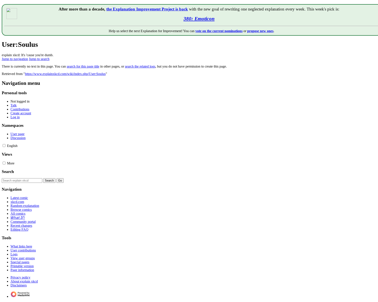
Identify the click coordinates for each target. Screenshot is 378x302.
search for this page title (83, 66)
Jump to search (39, 59)
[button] (4, 145)
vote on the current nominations (219, 31)
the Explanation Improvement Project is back (147, 9)
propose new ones (260, 31)
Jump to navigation (15, 59)
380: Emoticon (199, 18)
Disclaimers (18, 285)
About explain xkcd (24, 281)
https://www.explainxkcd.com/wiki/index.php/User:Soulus (65, 74)
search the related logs (140, 66)
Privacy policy (20, 277)
